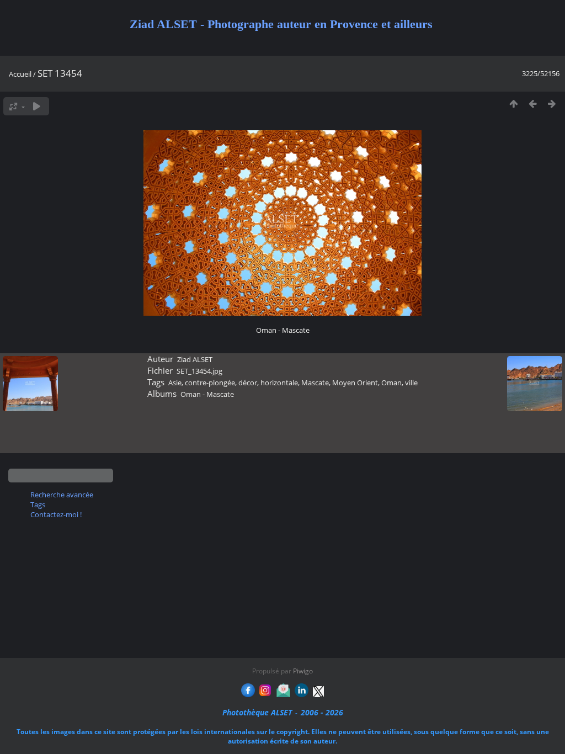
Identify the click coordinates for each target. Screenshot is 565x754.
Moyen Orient (355, 382)
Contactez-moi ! (56, 514)
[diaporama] (36, 106)
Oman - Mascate (207, 394)
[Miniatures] (513, 103)
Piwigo (303, 671)
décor (247, 382)
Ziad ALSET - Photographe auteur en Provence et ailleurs (281, 24)
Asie (175, 382)
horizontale (279, 382)
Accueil (20, 74)
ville (411, 382)
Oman (391, 382)
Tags (37, 504)
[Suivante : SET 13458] (552, 103)
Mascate (315, 382)
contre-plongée (210, 382)
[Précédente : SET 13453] (532, 103)
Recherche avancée (61, 495)
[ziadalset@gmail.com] (283, 694)
